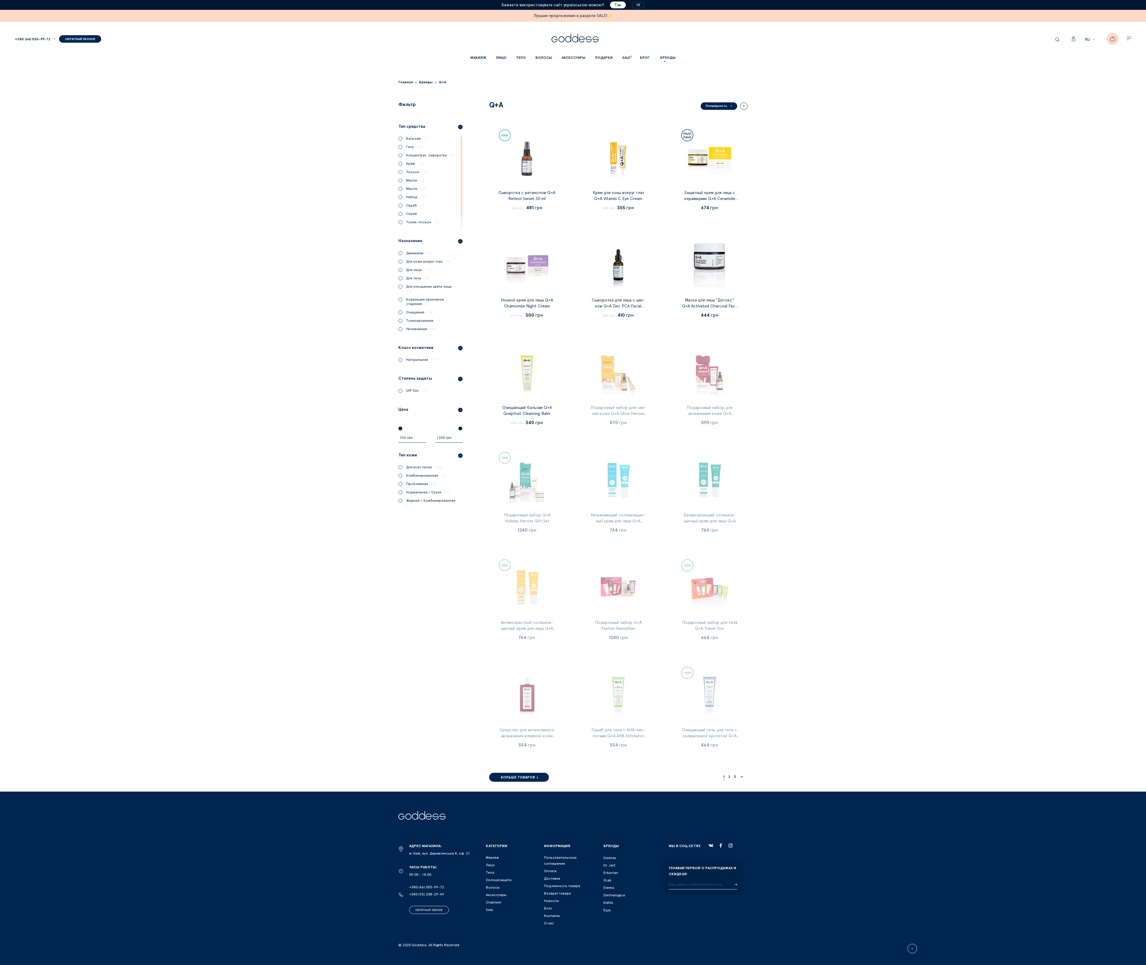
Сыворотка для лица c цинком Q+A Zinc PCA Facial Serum (618, 306)
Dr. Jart (609, 865)
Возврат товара (557, 893)
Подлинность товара (562, 886)
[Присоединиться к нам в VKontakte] (710, 846)
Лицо (490, 865)
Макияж (492, 857)
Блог (548, 908)
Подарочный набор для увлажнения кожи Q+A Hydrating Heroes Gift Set (709, 414)
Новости (551, 901)
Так (617, 5)
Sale (489, 910)
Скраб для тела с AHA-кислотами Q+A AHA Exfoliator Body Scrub (618, 736)
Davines (609, 858)
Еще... (608, 910)
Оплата (550, 871)
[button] (1090, 40)
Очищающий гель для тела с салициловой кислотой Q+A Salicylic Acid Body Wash (709, 736)
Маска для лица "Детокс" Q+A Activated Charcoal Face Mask (709, 306)
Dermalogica (614, 895)
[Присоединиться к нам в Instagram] (730, 846)
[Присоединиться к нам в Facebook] (720, 845)
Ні (638, 5)
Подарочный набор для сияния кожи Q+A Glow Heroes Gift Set (618, 414)
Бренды (668, 57)
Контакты (552, 916)
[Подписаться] (735, 885)
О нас (549, 923)
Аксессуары (496, 895)
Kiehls (608, 902)
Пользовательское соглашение (560, 860)
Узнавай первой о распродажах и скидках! (702, 871)
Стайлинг (494, 902)
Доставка (552, 878)
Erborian (610, 873)
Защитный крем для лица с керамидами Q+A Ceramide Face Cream (709, 199)
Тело (490, 872)
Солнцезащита (499, 880)
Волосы (493, 887)
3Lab (607, 880)
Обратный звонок (429, 910)
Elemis (608, 887)
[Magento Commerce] (575, 39)
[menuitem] (644, 57)
